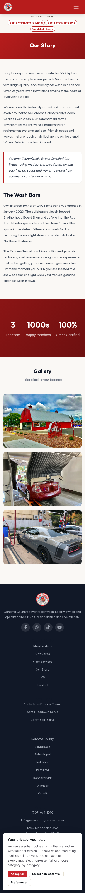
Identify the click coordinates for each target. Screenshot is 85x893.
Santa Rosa (42, 747)
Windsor (43, 786)
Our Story (42, 669)
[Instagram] (36, 627)
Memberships (42, 646)
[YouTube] (59, 627)
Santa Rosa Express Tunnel (26, 22)
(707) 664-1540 (42, 812)
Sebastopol (43, 754)
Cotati (42, 793)
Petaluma (42, 770)
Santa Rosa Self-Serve (61, 22)
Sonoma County (42, 739)
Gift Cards (42, 654)
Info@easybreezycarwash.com (42, 820)
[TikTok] (48, 627)
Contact (42, 685)
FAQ (42, 677)
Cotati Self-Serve (42, 29)
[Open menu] (76, 6)
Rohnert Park (42, 778)
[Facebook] (25, 627)
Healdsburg (42, 762)
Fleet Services (42, 662)
